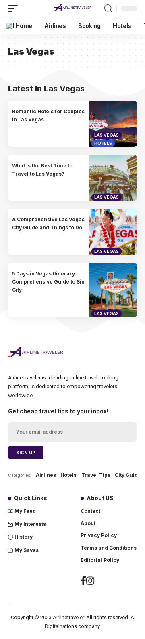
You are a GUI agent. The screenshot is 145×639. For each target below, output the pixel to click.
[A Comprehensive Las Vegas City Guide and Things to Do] (113, 232)
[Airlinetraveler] (72, 8)
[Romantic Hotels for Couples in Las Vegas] (113, 124)
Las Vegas (106, 135)
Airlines (46, 475)
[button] (15, 8)
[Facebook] (83, 583)
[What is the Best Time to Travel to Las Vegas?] (113, 178)
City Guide (128, 475)
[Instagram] (90, 583)
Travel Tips (95, 475)
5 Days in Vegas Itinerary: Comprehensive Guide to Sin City (48, 282)
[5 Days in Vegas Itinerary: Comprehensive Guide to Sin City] (113, 290)
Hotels (103, 143)
